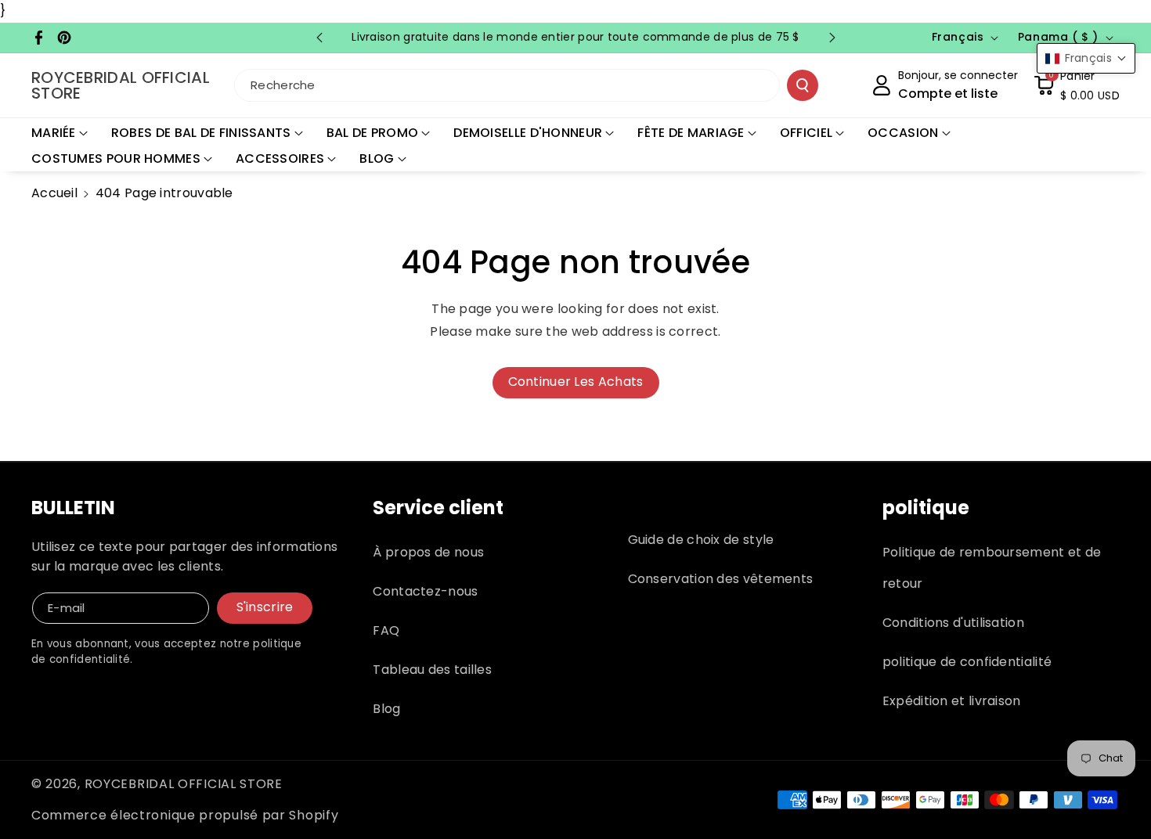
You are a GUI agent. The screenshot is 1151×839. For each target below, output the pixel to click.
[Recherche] (802, 85)
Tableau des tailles (432, 670)
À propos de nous (428, 552)
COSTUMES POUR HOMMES (115, 158)
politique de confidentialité (967, 662)
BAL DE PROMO (373, 133)
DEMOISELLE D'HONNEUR (527, 133)
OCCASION (903, 133)
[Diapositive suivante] (832, 37)
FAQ (386, 630)
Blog (386, 709)
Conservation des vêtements (721, 579)
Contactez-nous (425, 591)
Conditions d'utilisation (953, 623)
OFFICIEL (806, 133)
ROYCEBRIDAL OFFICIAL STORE (184, 784)
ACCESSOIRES (280, 158)
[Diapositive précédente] (319, 37)
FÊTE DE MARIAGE (691, 133)
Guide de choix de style (701, 540)
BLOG (376, 158)
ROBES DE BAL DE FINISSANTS (201, 133)
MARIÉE (53, 133)
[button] (1077, 85)
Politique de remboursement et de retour (992, 567)
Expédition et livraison (951, 701)
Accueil (54, 193)
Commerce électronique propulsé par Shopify (184, 815)
